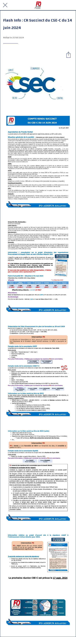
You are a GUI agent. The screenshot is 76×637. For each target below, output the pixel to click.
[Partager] (68, 54)
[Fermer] (5, 5)
